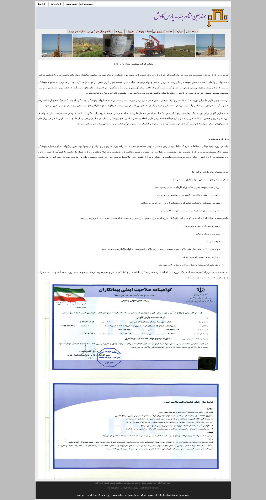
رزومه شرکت (182, 495)
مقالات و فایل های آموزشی (90, 495)
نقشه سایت (170, 495)
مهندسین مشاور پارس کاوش (117, 482)
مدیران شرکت (132, 495)
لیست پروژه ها (110, 495)
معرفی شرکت (146, 495)
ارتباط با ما (159, 495)
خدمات (121, 495)
